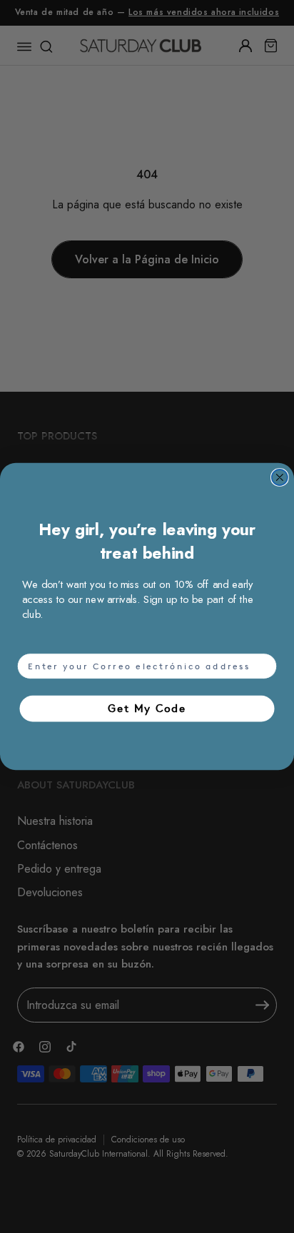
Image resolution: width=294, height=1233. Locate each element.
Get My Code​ (147, 708)
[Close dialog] (280, 477)
